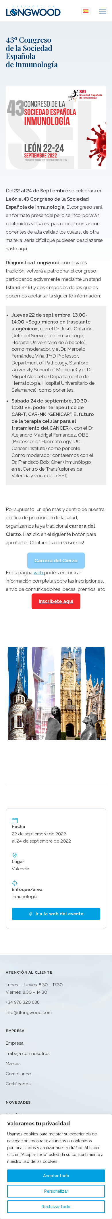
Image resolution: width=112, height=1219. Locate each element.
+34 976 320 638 (23, 1002)
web (39, 572)
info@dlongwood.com (29, 1012)
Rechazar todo (56, 1206)
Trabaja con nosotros (27, 1053)
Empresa (15, 1043)
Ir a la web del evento (60, 913)
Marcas (13, 1063)
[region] (56, 1166)
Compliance (18, 1073)
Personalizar (56, 1191)
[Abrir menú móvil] (102, 11)
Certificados (18, 1083)
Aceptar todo (56, 1175)
